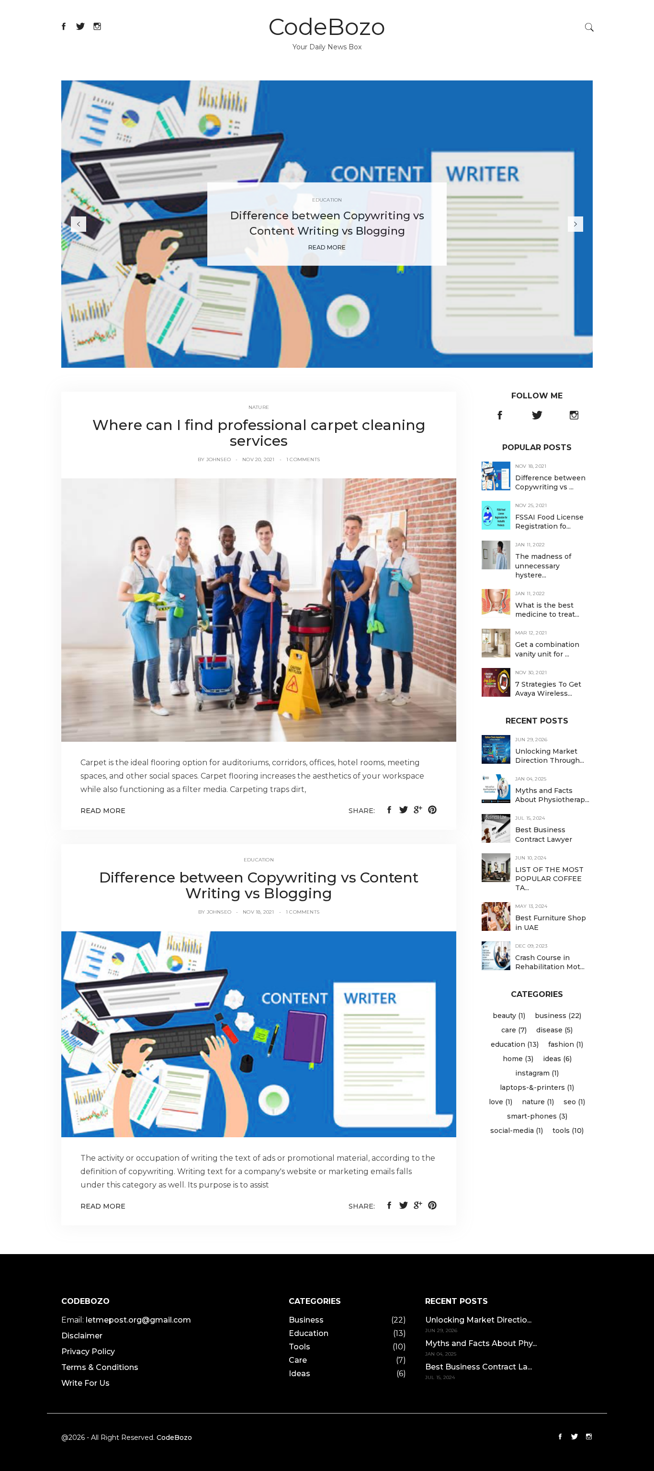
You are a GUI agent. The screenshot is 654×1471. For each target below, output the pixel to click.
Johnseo (218, 459)
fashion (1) (565, 1044)
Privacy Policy (88, 1351)
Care (298, 1360)
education (259, 860)
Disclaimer (81, 1335)
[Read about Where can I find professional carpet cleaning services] (258, 609)
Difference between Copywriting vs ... (550, 482)
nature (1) (538, 1102)
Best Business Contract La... (478, 1366)
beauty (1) (509, 1015)
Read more (102, 810)
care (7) (514, 1030)
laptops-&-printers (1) (537, 1087)
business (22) (558, 1015)
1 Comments (303, 459)
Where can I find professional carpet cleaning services (259, 433)
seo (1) (574, 1102)
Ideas (299, 1373)
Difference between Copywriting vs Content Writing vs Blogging (258, 885)
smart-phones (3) (537, 1116)
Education (327, 200)
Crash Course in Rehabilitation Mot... (550, 962)
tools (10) (568, 1130)
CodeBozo (327, 27)
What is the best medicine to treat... (547, 610)
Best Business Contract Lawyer (543, 835)
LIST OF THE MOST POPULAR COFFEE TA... (549, 878)
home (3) (518, 1058)
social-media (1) (516, 1130)
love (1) (500, 1102)
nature (258, 407)
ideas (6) (557, 1058)
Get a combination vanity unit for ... (547, 649)
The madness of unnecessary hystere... (543, 566)
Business (306, 1319)
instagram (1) (537, 1073)
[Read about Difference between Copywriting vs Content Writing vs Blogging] (258, 1033)
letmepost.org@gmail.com (138, 1319)
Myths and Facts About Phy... (481, 1343)
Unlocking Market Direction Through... (549, 756)
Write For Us (85, 1383)
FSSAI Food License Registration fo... (549, 522)
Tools (299, 1346)
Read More (327, 247)
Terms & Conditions (99, 1367)
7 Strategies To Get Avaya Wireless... (548, 689)
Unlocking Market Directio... (478, 1319)
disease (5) (554, 1030)
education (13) (515, 1044)
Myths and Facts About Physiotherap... (552, 795)
